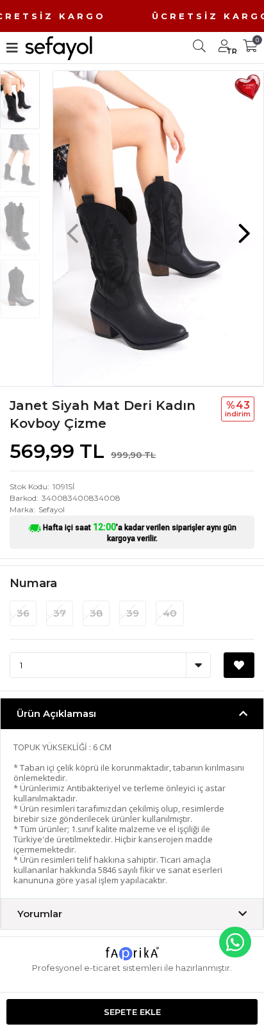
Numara (33, 583)
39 (132, 613)
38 (96, 613)
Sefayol (51, 509)
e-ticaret (102, 968)
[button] (244, 227)
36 (23, 613)
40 (170, 613)
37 (59, 613)
